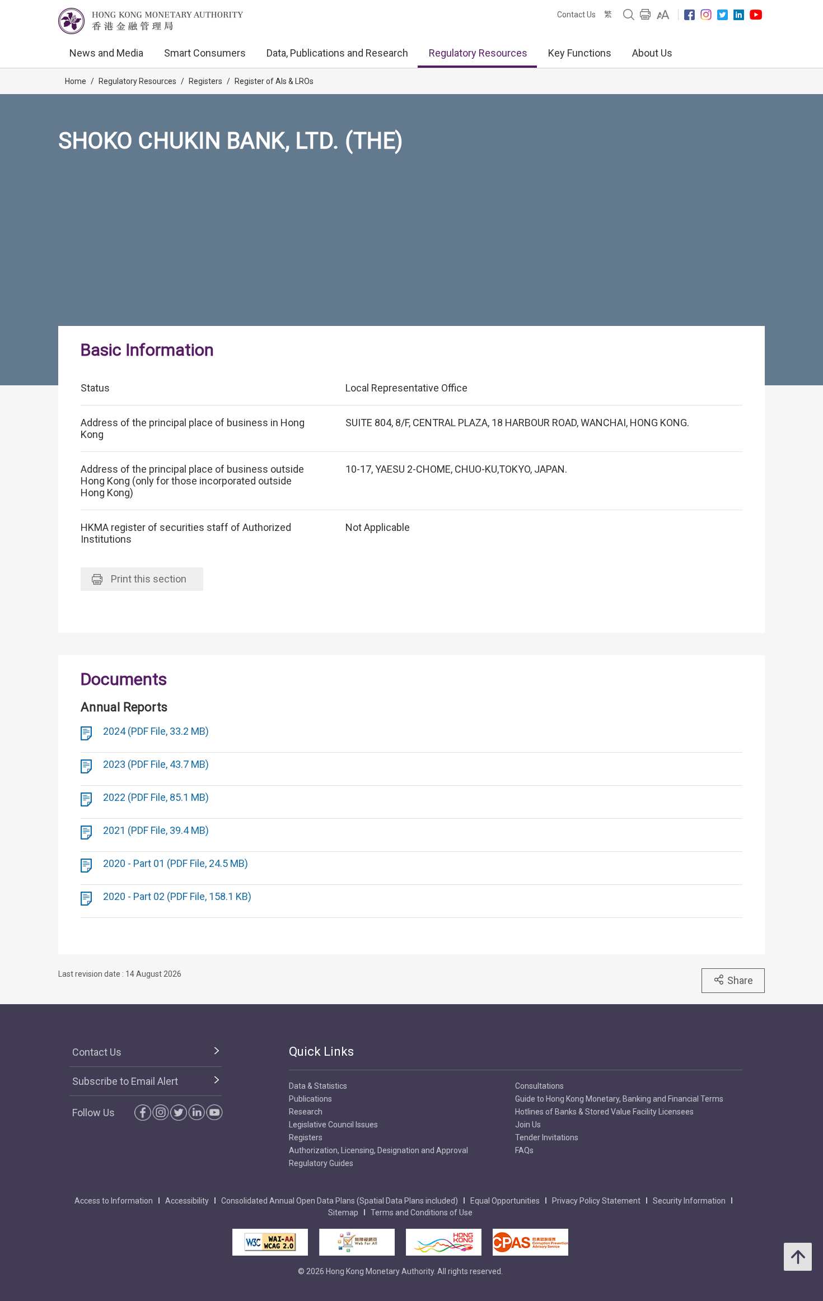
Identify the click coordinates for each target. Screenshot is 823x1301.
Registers (205, 81)
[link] (663, 14)
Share (740, 980)
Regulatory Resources (478, 53)
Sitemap (343, 1212)
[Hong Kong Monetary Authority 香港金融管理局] (150, 21)
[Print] (645, 14)
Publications (310, 1098)
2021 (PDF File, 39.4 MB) (156, 830)
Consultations (539, 1085)
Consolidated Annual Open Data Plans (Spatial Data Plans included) (339, 1200)
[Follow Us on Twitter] (722, 15)
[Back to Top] (798, 1257)
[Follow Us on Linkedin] (738, 15)
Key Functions (579, 53)
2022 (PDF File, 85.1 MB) (156, 797)
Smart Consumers (205, 53)
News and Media (106, 53)
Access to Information (113, 1200)
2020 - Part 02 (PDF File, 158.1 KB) (177, 896)
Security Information (689, 1200)
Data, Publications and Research (337, 53)
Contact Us (576, 14)
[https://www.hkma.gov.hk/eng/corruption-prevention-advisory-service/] (530, 1242)
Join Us (528, 1124)
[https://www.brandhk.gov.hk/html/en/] (443, 1242)
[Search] (628, 14)
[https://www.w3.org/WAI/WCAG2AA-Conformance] (270, 1242)
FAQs (524, 1150)
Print (148, 579)
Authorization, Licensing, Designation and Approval (378, 1150)
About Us (652, 53)
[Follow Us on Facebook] (689, 15)
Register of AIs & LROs (274, 81)
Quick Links (321, 1051)
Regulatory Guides (321, 1163)
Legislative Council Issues (333, 1124)
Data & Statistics (318, 1085)
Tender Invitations (546, 1137)
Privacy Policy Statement (596, 1200)
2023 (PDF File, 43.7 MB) (156, 764)
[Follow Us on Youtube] (756, 15)
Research (305, 1111)
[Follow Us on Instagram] (706, 14)
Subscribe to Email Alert (125, 1081)
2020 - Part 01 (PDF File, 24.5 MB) (175, 863)
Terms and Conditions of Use (422, 1212)
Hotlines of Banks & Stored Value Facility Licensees (604, 1111)
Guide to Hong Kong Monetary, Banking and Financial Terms (619, 1098)
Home (75, 81)
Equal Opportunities (505, 1200)
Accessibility (187, 1200)
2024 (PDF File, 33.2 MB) (156, 731)
